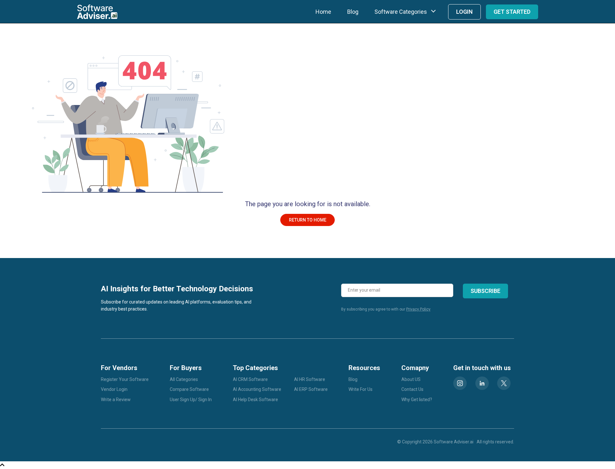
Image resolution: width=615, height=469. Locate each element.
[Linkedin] (482, 383)
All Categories (184, 379)
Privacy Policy (418, 309)
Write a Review (116, 399)
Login (464, 11)
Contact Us (412, 389)
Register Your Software (125, 379)
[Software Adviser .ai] (97, 11)
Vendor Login (114, 389)
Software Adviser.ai (453, 441)
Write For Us (360, 389)
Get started (512, 11)
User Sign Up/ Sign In (191, 399)
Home (323, 11)
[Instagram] (460, 383)
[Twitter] (504, 383)
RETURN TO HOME (307, 219)
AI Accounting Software (257, 389)
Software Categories (400, 11)
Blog (352, 11)
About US (411, 379)
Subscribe (485, 290)
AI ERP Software (311, 389)
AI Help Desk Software (255, 399)
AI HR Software (309, 379)
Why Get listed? (416, 399)
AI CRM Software (250, 379)
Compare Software (189, 389)
